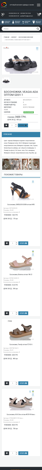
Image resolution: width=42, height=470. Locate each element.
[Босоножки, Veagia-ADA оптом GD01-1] (21, 60)
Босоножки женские (26, 37)
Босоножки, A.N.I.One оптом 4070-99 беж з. (21, 414)
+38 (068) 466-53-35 (14, 16)
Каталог (14, 37)
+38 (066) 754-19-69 (25, 13)
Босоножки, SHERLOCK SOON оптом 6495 (21, 204)
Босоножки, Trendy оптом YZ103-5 (21, 344)
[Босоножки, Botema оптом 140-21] (21, 260)
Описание (7, 134)
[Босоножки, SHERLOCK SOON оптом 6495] (21, 190)
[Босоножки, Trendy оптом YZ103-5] (21, 330)
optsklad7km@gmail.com (26, 16)
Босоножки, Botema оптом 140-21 (21, 274)
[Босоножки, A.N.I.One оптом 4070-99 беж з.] (21, 400)
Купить (22, 125)
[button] (5, 164)
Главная (6, 37)
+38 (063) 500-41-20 (14, 13)
